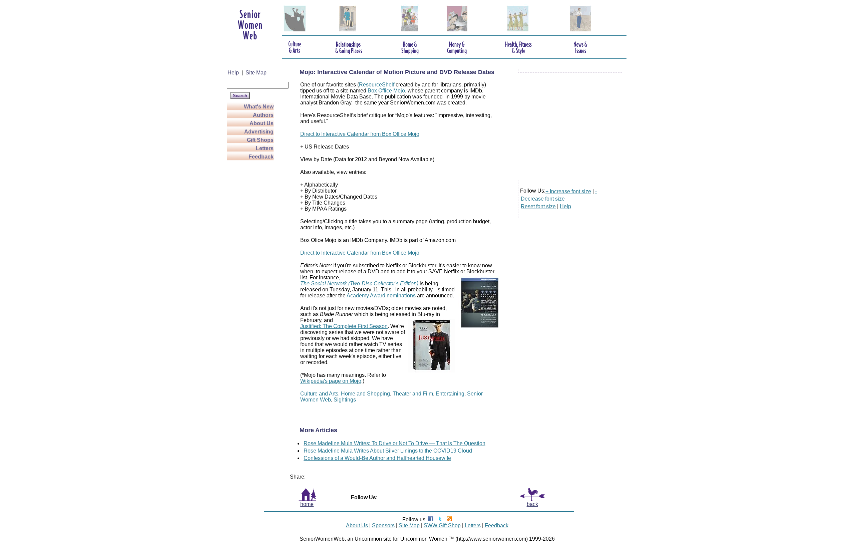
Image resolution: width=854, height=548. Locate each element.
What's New (259, 106)
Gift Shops (260, 140)
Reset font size (538, 206)
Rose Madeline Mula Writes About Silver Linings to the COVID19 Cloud (388, 451)
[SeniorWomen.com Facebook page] (430, 519)
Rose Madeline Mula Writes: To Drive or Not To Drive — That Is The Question (394, 443)
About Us (262, 123)
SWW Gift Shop (442, 525)
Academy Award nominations (381, 295)
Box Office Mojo (386, 90)
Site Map (256, 72)
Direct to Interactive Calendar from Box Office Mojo (359, 134)
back (532, 504)
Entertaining (450, 393)
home (307, 504)
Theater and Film (413, 393)
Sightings (345, 399)
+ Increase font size (568, 191)
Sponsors (383, 525)
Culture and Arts (319, 393)
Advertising (259, 131)
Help (233, 72)
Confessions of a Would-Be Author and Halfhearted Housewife (377, 458)
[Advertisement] (253, 261)
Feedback (261, 157)
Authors (263, 115)
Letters (265, 148)
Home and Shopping (365, 393)
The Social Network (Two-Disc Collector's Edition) (359, 283)
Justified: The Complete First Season (344, 326)
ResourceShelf (376, 84)
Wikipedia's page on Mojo (330, 381)
